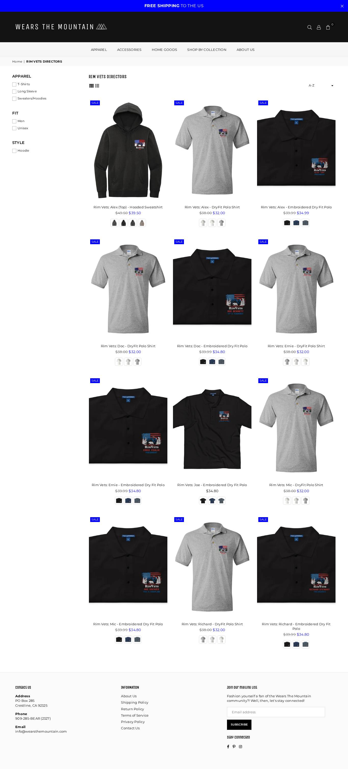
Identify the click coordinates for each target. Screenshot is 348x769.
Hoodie (23, 150)
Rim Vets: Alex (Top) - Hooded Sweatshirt (128, 207)
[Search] (309, 27)
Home (17, 61)
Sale (95, 103)
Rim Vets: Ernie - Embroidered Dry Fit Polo (128, 485)
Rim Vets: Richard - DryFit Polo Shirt (212, 624)
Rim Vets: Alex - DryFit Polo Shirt (212, 207)
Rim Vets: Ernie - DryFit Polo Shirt (296, 346)
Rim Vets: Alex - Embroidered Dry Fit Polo (296, 207)
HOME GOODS (164, 50)
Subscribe (239, 724)
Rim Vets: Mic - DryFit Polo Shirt (296, 485)
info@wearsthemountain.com (41, 731)
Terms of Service (135, 715)
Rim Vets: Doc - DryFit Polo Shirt (128, 346)
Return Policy (132, 709)
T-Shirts (24, 84)
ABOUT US (246, 50)
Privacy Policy (133, 722)
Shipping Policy (134, 702)
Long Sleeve (27, 91)
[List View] (97, 85)
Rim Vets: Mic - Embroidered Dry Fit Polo (128, 624)
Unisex (23, 128)
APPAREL (99, 50)
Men (21, 121)
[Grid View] (91, 85)
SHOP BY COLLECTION (206, 50)
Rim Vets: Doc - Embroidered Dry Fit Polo (212, 346)
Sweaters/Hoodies (32, 98)
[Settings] (319, 27)
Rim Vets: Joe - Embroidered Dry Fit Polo (212, 485)
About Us (129, 696)
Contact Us (130, 728)
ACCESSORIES (129, 50)
